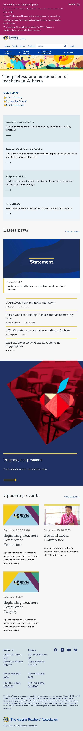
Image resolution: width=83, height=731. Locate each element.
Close (71, 4)
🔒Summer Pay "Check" (15, 101)
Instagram (62, 650)
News (7, 46)
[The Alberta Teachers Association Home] (14, 38)
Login (72, 46)
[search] (66, 46)
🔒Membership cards (13, 105)
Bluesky (75, 650)
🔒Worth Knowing (12, 97)
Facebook (55, 650)
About (23, 46)
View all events (72, 496)
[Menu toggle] (18, 52)
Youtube (69, 650)
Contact (31, 46)
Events (15, 46)
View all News (72, 231)
